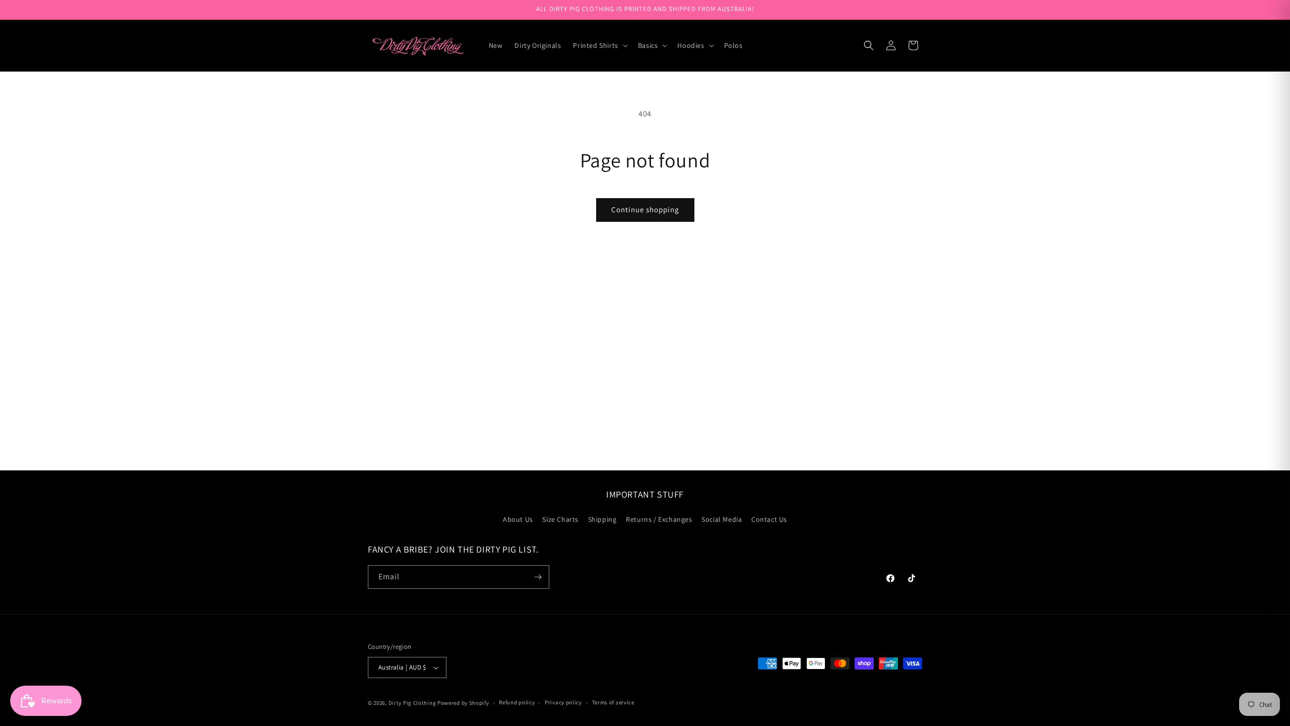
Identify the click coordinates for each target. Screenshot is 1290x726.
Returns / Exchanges (659, 519)
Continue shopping (645, 209)
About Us (518, 519)
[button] (599, 45)
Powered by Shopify (463, 702)
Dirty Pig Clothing (412, 702)
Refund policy (517, 702)
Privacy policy (563, 702)
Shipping (602, 519)
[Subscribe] (538, 577)
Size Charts (560, 519)
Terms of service (613, 702)
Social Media (721, 519)
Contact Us (769, 519)
